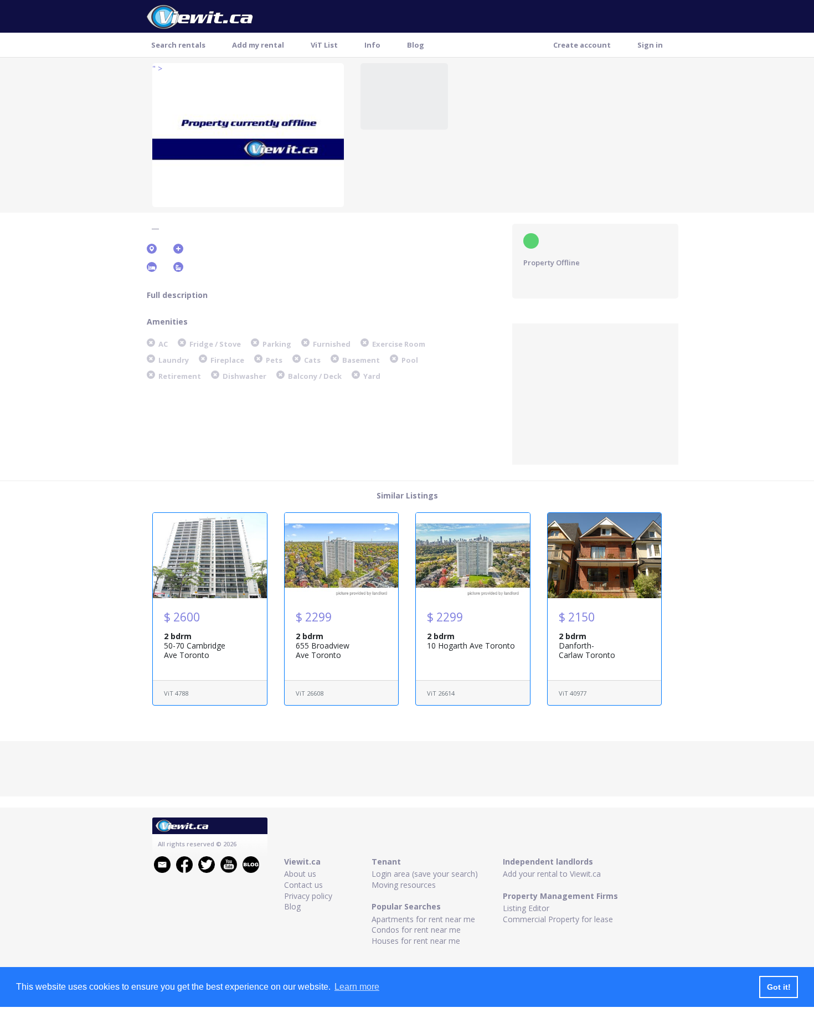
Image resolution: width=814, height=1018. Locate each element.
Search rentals (178, 45)
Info (372, 45)
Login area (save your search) (425, 873)
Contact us (303, 885)
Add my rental (258, 45)
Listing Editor (526, 908)
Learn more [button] (356, 986)
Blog (415, 45)
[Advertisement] (595, 392)
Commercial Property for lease (558, 919)
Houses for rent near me (416, 940)
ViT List (324, 45)
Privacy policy (308, 896)
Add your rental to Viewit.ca (552, 873)
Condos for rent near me (416, 929)
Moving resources (404, 885)
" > (157, 68)
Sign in (650, 45)
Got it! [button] (779, 987)
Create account (582, 45)
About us (300, 873)
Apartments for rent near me (423, 919)
